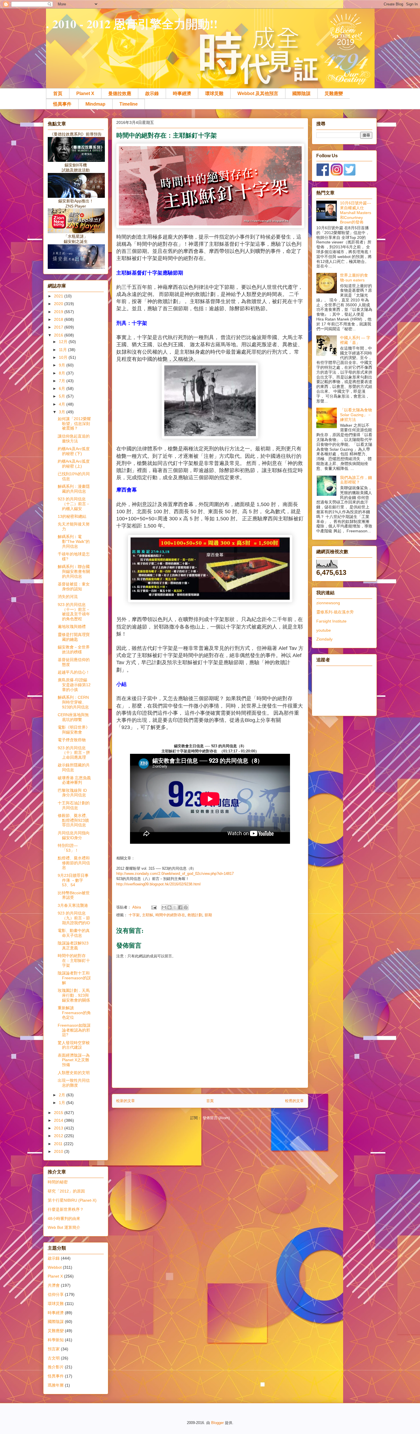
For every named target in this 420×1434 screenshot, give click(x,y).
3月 (62, 412)
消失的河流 (68, 596)
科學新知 (56, 1340)
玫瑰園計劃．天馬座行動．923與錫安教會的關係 (74, 995)
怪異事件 (62, 104)
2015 (59, 1112)
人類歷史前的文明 (74, 1072)
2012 (59, 1135)
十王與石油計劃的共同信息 (74, 805)
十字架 (134, 915)
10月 (64, 357)
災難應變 (334, 93)
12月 (64, 341)
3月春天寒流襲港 (73, 905)
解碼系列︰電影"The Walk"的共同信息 (74, 541)
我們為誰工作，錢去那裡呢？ (356, 480)
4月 (62, 404)
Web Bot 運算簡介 (64, 1227)
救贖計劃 (194, 915)
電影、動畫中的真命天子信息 (74, 933)
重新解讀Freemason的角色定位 (74, 1013)
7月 (62, 380)
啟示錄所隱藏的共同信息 (74, 767)
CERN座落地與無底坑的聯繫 (73, 717)
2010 (59, 1151)
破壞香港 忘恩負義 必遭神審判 (74, 780)
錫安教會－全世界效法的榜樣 (74, 649)
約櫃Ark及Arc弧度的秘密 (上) (74, 463)
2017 (59, 327)
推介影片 (56, 1367)
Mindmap (95, 104)
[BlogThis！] (169, 907)
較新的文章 (125, 1101)
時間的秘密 (58, 1182)
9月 (62, 365)
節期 (208, 915)
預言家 (54, 1349)
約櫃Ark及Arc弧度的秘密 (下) (74, 451)
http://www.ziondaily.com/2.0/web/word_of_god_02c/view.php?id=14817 (175, 873)
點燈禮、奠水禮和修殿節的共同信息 (74, 863)
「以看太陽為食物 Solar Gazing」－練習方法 (356, 415)
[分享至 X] (175, 907)
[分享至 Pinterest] (186, 907)
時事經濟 (182, 93)
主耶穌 (147, 915)
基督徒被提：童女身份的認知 (74, 586)
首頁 (57, 93)
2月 (62, 1095)
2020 (59, 303)
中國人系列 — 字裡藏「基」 (355, 340)
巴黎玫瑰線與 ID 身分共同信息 (72, 792)
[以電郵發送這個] (164, 907)
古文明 (54, 1358)
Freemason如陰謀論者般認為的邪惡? (74, 1030)
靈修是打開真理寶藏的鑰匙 (74, 637)
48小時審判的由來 (64, 1218)
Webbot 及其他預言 (257, 93)
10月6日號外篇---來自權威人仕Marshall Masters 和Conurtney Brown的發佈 (355, 212)
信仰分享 (56, 1294)
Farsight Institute (331, 621)
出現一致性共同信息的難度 (74, 1082)
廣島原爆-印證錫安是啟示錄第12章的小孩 (74, 685)
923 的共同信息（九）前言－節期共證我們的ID (74, 918)
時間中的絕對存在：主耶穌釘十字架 (74, 960)
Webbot (55, 1267)
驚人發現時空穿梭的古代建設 (74, 1045)
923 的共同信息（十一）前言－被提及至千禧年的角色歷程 (74, 611)
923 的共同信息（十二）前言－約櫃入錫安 (74, 504)
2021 (59, 296)
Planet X (85, 93)
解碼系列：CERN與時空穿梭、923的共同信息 (73, 702)
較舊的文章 (294, 1101)
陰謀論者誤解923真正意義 (73, 945)
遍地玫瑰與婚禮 (72, 626)
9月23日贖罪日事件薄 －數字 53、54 (73, 880)
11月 (63, 349)
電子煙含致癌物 (72, 740)
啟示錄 (152, 93)
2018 (59, 319)
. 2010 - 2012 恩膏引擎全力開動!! (132, 23)
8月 (62, 373)
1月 (62, 1102)
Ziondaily (324, 639)
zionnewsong (328, 603)
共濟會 (54, 1285)
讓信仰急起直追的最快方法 (74, 438)
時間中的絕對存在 (170, 915)
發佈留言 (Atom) (216, 1118)
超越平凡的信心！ (74, 672)
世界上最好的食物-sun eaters (354, 277)
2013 (59, 1128)
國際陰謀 (301, 93)
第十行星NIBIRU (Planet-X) (72, 1200)
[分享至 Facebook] (180, 907)
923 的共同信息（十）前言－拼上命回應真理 (74, 753)
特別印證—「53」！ (68, 848)
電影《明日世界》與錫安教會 (74, 729)
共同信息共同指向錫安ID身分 (74, 835)
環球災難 (214, 93)
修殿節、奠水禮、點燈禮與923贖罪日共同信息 (74, 820)
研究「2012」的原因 (66, 1191)
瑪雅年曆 (56, 1385)
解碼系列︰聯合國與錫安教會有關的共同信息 (74, 571)
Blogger (217, 1423)
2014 (59, 1120)
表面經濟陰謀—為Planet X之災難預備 (74, 1060)
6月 (62, 388)
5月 (62, 396)
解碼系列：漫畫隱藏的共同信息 (74, 489)
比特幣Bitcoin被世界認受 (74, 895)
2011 (59, 1143)
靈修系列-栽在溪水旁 (335, 612)
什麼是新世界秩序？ (66, 1209)
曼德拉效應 (119, 93)
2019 (59, 311)
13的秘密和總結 (72, 516)
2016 (59, 335)
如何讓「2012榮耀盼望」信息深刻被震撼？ (74, 423)
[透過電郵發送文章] (153, 907)
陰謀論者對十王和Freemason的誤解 (74, 978)
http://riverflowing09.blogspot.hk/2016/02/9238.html (158, 884)
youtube (323, 630)
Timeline (128, 104)
